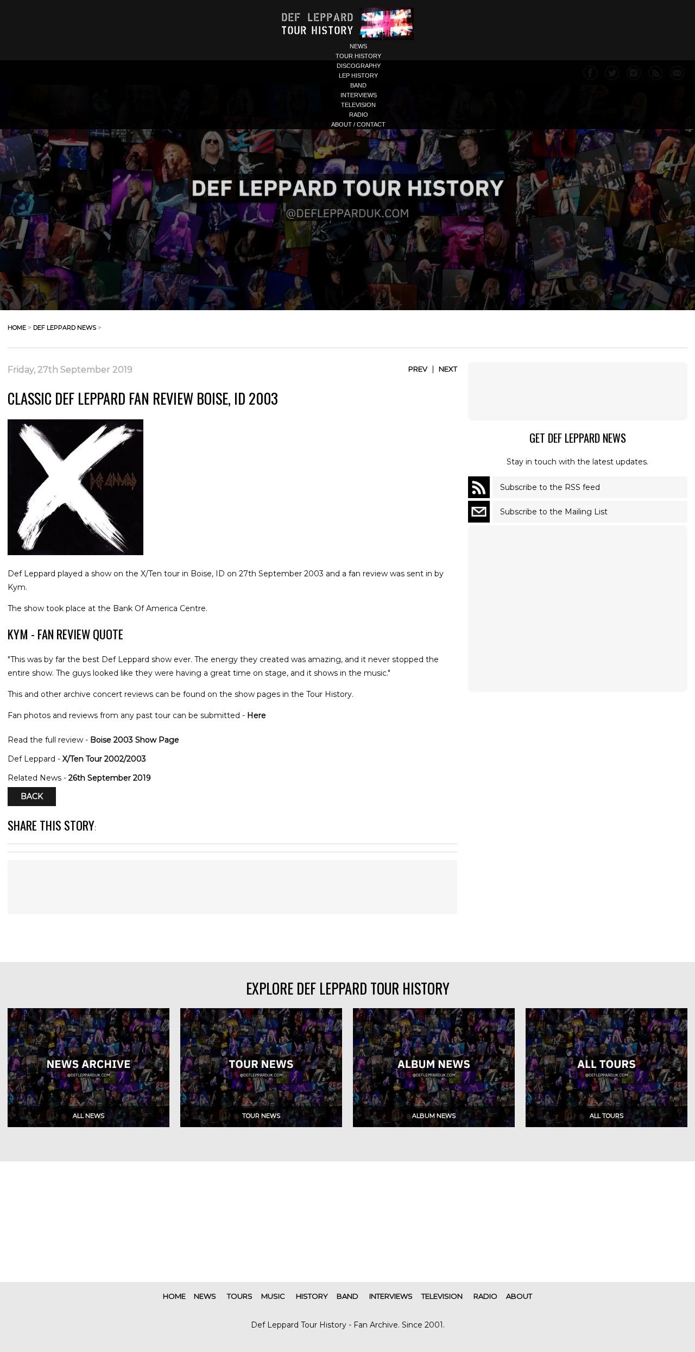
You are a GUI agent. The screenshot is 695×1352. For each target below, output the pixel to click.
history (312, 1296)
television (358, 105)
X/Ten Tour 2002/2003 (104, 759)
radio (358, 114)
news (358, 46)
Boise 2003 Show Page (134, 740)
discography (359, 65)
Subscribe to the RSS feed (550, 487)
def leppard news (64, 327)
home (17, 327)
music (273, 1296)
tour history (358, 56)
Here (256, 715)
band (358, 85)
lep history (358, 75)
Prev (417, 368)
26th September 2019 (109, 778)
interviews (358, 95)
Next (448, 368)
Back (32, 797)
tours (239, 1296)
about (519, 1296)
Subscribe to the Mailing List (554, 512)
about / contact (358, 124)
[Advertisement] (578, 391)
